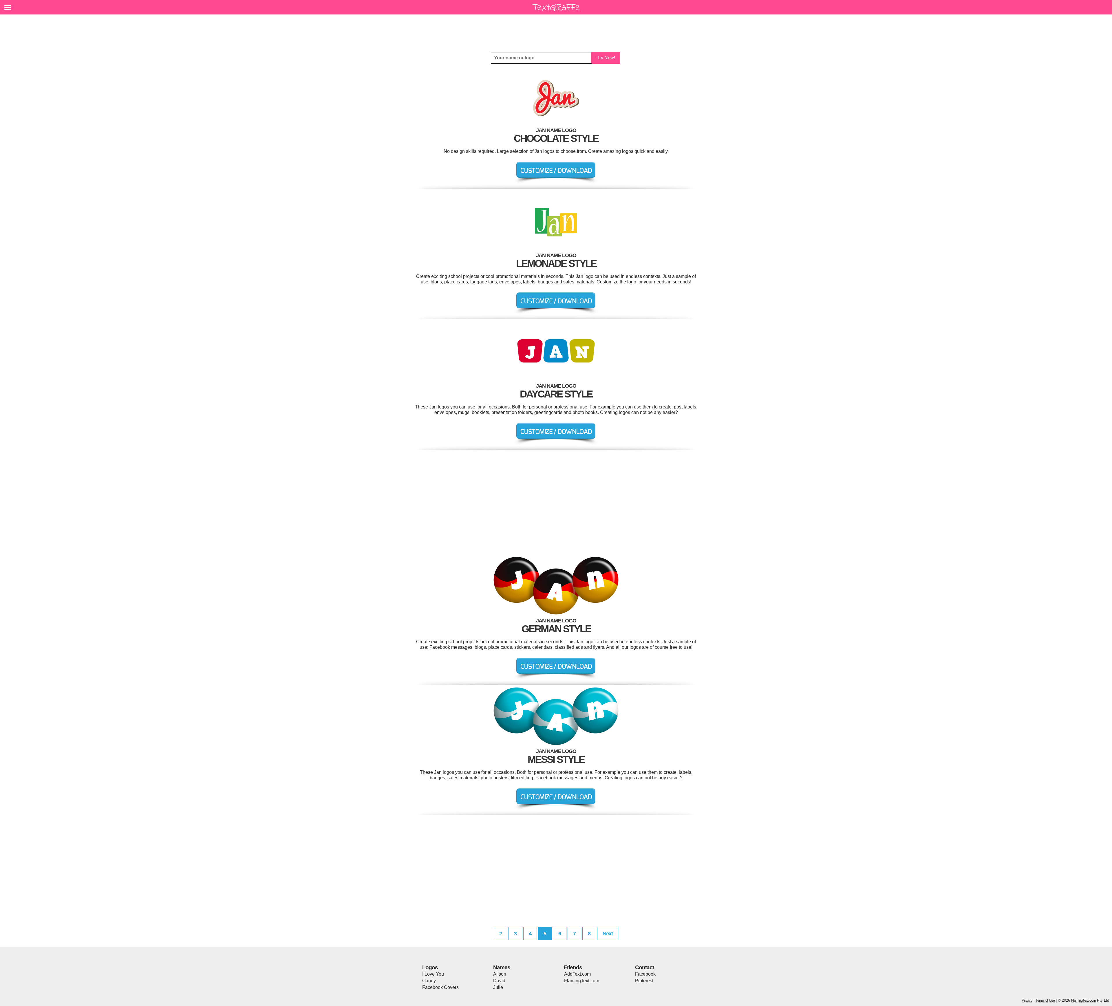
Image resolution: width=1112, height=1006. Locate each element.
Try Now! (606, 57)
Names (501, 967)
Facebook (645, 974)
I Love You (433, 974)
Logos (430, 967)
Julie (498, 987)
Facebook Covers (440, 987)
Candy (429, 980)
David (499, 980)
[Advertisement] (557, 29)
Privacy (1027, 1000)
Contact (644, 967)
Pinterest (644, 980)
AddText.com (577, 974)
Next (608, 934)
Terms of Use (1045, 1000)
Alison (499, 974)
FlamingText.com (581, 980)
